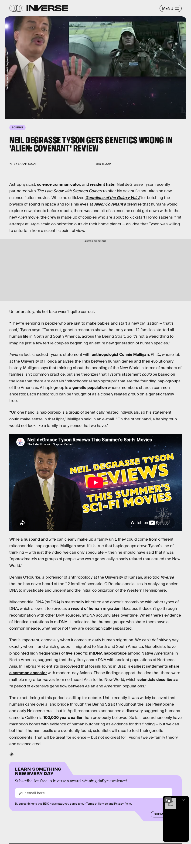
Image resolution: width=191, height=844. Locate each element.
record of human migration (95, 608)
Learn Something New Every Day (38, 771)
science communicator (58, 184)
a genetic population (88, 387)
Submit (160, 814)
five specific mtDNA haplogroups (96, 653)
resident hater (103, 184)
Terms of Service (97, 804)
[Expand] (168, 800)
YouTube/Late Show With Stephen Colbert (7, 70)
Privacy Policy (123, 804)
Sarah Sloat (27, 164)
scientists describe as (157, 679)
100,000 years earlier (63, 717)
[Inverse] (47, 8)
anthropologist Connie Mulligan (120, 354)
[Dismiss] (183, 800)
